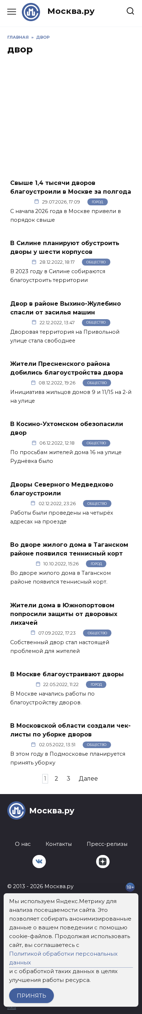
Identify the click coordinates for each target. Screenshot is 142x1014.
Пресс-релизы (107, 844)
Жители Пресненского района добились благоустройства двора (66, 368)
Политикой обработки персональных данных (63, 958)
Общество (96, 262)
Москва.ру (71, 11)
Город (97, 202)
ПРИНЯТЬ (31, 995)
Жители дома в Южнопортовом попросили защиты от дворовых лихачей (63, 613)
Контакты (59, 844)
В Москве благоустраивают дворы (67, 674)
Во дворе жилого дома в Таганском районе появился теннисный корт (69, 549)
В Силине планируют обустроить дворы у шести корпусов (64, 247)
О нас (23, 844)
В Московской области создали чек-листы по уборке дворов (70, 730)
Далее (88, 778)
